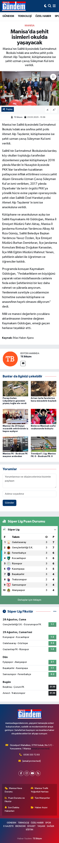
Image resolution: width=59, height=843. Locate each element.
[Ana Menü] (54, 6)
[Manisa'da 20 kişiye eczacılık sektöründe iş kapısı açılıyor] (15, 416)
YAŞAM (41, 826)
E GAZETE (8, 826)
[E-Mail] (23, 363)
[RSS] (38, 773)
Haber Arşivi (41, 807)
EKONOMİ (20, 826)
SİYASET (31, 826)
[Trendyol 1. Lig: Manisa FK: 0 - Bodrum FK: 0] (43, 444)
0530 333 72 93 (31, 755)
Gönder (9, 502)
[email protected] (40, 748)
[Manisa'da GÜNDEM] (14, 6)
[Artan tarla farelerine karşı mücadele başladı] (43, 388)
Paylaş (9, 109)
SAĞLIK (50, 826)
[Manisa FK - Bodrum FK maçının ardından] (15, 444)
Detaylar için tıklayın (29, 600)
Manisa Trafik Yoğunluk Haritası (39, 790)
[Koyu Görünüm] (45, 6)
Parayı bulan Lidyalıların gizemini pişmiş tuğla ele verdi (14, 401)
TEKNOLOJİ (25, 16)
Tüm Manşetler (42, 798)
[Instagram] (26, 773)
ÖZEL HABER (43, 16)
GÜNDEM (8, 16)
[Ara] (49, 6)
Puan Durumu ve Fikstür (15, 800)
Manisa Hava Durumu (13, 790)
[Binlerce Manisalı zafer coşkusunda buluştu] (43, 416)
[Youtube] (32, 773)
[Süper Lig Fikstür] (54, 611)
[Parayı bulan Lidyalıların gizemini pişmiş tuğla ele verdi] (15, 388)
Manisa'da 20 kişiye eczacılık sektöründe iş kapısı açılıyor (15, 428)
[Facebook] (21, 773)
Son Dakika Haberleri (12, 809)
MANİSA (29, 25)
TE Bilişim (18, 117)
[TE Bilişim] (10, 359)
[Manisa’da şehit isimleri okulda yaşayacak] (29, 88)
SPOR (48, 823)
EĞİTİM (29, 829)
